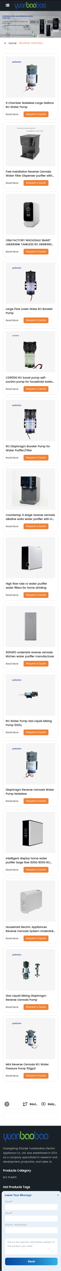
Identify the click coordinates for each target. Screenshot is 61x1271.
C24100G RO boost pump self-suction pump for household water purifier (29, 382)
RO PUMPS (10, 1177)
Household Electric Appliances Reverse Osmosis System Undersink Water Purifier (29, 931)
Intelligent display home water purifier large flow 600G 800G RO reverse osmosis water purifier (28, 862)
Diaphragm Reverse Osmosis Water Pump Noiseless (30, 792)
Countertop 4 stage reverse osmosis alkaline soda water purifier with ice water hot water (30, 519)
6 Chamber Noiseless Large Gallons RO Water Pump (30, 105)
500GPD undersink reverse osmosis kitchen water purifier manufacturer (30, 654)
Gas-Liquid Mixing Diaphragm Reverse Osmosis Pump (26, 998)
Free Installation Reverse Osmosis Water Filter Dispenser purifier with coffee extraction (29, 176)
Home (13, 43)
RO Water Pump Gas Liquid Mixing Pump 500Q (29, 723)
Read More (12, 114)
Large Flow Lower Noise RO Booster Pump (29, 311)
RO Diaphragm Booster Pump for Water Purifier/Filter (28, 448)
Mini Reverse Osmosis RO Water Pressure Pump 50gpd (27, 1066)
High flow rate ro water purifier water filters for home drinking (26, 586)
